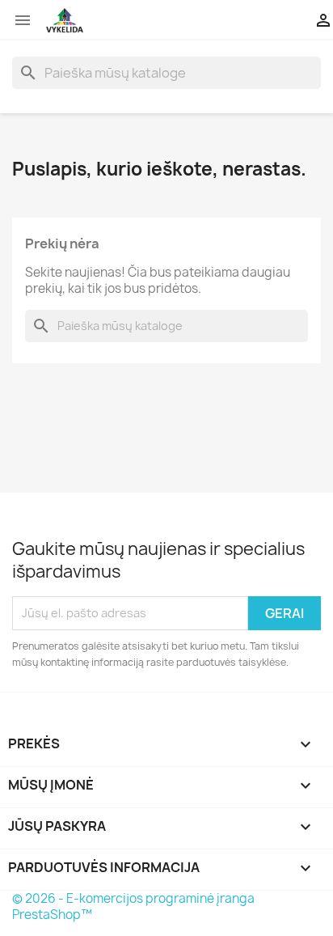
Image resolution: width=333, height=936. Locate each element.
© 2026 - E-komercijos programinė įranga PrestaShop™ (133, 906)
